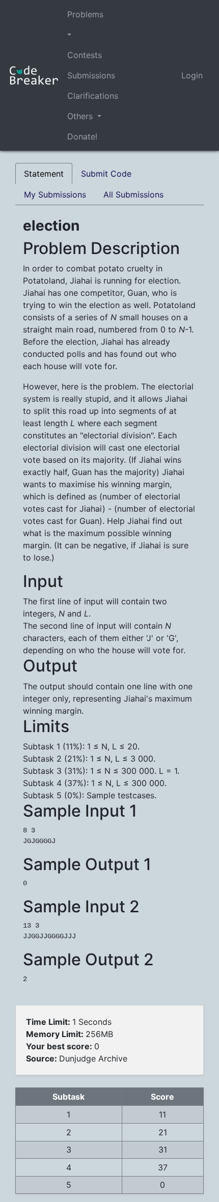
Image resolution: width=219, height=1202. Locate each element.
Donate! (82, 136)
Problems (85, 14)
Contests (84, 55)
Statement (44, 174)
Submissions (91, 75)
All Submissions (133, 194)
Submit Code (106, 174)
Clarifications (92, 96)
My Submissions (55, 194)
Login (192, 75)
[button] (92, 34)
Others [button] (81, 116)
